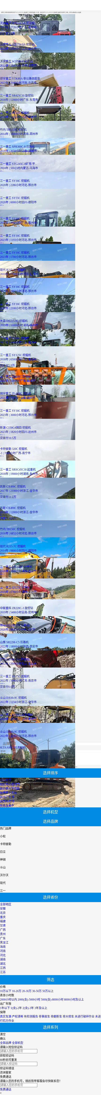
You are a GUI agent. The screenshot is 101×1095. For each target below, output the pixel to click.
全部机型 (17, 1043)
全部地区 (5, 904)
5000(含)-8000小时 (52, 999)
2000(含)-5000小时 (29, 999)
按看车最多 (7, 805)
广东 (3, 938)
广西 (3, 930)
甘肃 (3, 925)
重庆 (3, 917)
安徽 (3, 908)
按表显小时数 (8, 792)
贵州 (3, 934)
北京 (3, 913)
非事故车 (44, 1016)
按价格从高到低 (10, 788)
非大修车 (68, 1016)
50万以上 (48, 991)
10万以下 (5, 991)
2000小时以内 (8, 999)
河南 (3, 951)
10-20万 (16, 991)
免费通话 (5, 1089)
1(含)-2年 (16, 1008)
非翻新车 (56, 1016)
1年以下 (5, 1008)
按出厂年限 (7, 797)
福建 (3, 921)
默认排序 (5, 780)
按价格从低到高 (10, 784)
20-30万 (26, 991)
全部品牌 (5, 1043)
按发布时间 (7, 801)
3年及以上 (41, 1008)
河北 (3, 955)
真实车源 (5, 1016)
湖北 (3, 963)
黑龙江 (4, 942)
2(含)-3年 (28, 1008)
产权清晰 (17, 1016)
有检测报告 (31, 1016)
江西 (3, 968)
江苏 (3, 972)
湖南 (3, 959)
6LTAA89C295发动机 (13, 747)
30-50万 (37, 991)
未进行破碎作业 (84, 1016)
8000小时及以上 (74, 999)
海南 (3, 946)
